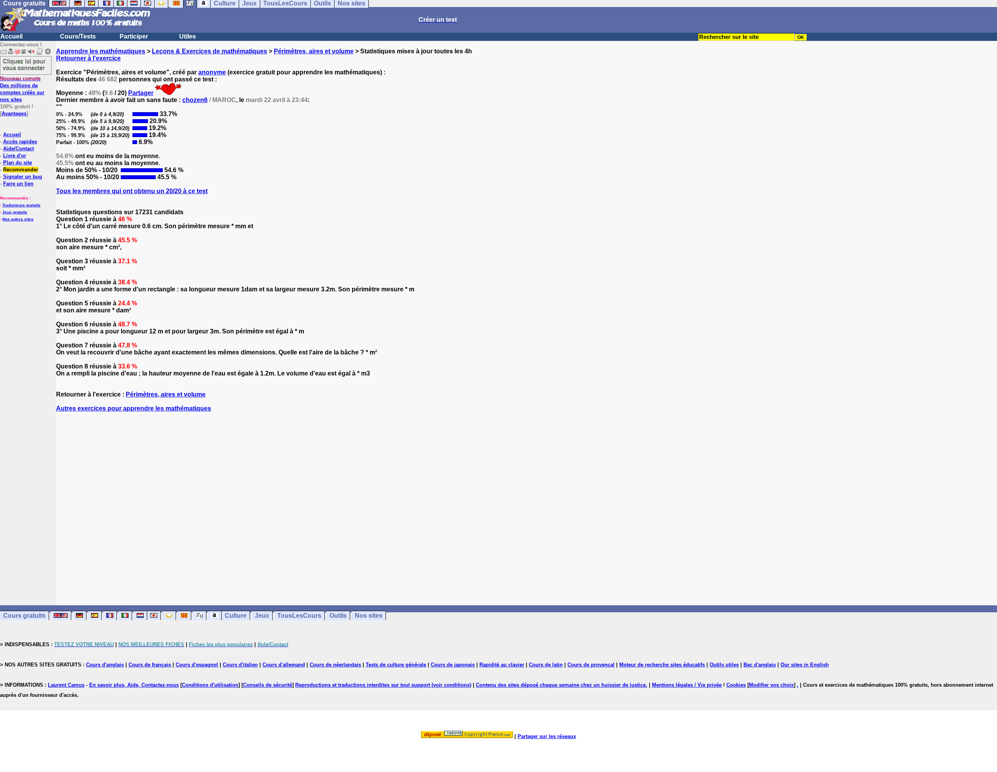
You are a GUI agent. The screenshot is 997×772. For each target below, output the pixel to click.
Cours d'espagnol (197, 665)
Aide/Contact (18, 149)
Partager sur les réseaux (547, 736)
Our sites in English (804, 665)
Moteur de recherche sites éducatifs (662, 665)
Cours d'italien (240, 665)
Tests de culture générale (396, 665)
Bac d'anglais (759, 665)
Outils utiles (724, 665)
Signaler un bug (22, 177)
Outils (338, 615)
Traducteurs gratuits (21, 205)
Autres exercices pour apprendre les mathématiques (133, 408)
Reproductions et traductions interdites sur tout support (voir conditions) (383, 685)
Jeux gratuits (14, 212)
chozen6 (195, 100)
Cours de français (150, 665)
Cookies (736, 685)
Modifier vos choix (771, 685)
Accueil (11, 36)
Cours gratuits (24, 615)
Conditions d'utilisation (210, 685)
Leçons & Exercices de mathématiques (209, 51)
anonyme (212, 72)
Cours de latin (546, 665)
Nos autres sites (17, 219)
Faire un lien (18, 184)
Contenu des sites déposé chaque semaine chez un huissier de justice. (561, 685)
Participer (134, 36)
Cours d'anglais (105, 665)
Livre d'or (14, 156)
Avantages (14, 113)
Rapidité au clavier (501, 665)
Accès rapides (20, 142)
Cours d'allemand (283, 665)
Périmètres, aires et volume (314, 51)
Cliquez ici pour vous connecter (24, 64)
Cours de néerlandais (335, 665)
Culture (236, 615)
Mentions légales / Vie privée (687, 685)
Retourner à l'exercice (88, 58)
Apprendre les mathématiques (100, 51)
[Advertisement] (526, 501)
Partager (140, 93)
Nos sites (368, 615)
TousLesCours (299, 615)
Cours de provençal (591, 665)
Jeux (262, 615)
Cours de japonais (453, 665)
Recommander (20, 170)
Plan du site (17, 163)
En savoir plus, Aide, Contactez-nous (134, 685)
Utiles (187, 36)
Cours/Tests (78, 36)
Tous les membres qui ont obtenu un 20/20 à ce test (132, 191)
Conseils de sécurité (267, 685)
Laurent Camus (66, 685)
